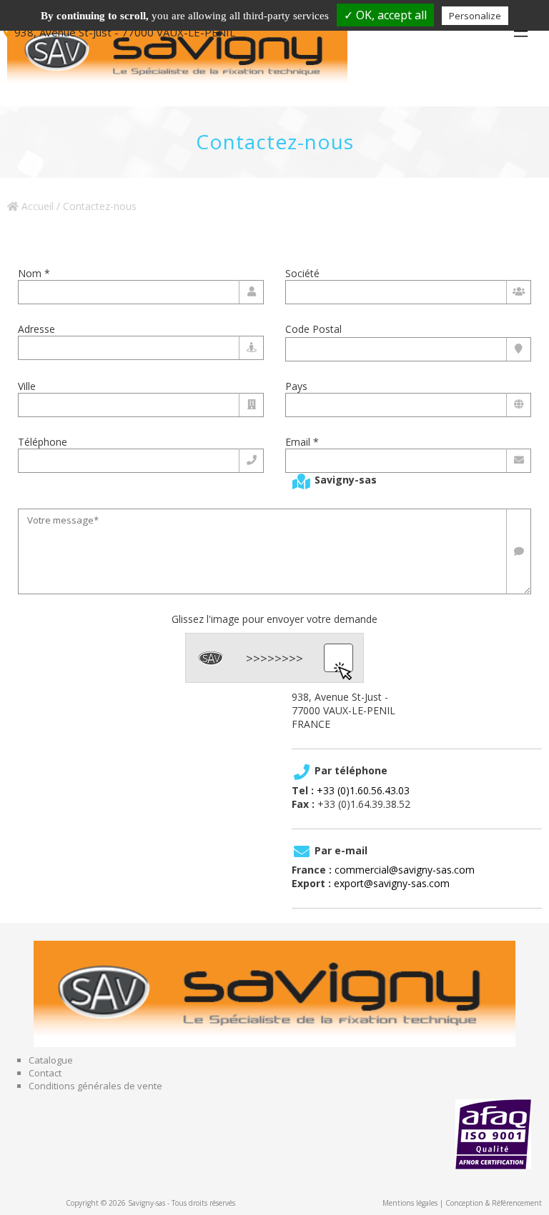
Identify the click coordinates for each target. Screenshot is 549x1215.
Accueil (36, 206)
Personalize (475, 15)
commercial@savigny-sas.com (405, 869)
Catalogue (51, 1060)
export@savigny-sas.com (392, 883)
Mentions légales (409, 1203)
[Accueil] (186, 53)
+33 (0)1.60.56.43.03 (363, 790)
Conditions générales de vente (95, 1085)
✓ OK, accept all (385, 15)
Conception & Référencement (493, 1203)
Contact (45, 1072)
